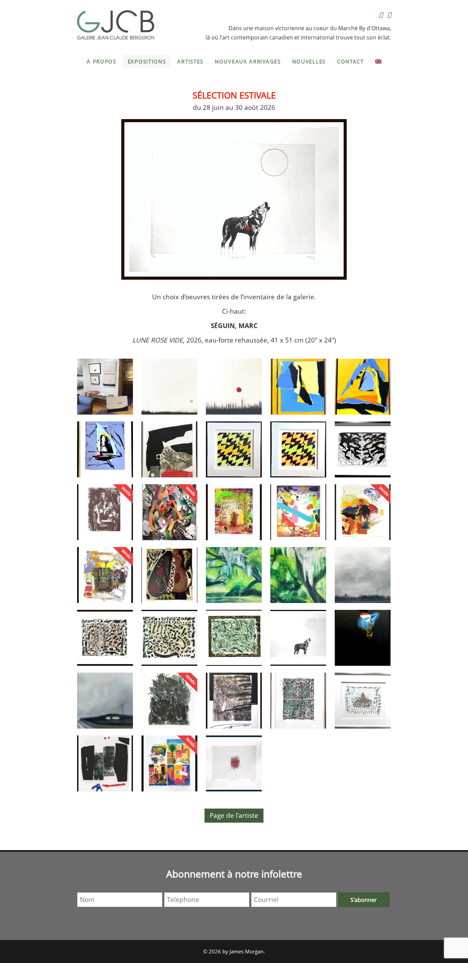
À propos (101, 61)
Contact (350, 61)
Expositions (147, 61)
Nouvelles (309, 61)
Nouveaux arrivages (248, 61)
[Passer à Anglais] (378, 61)
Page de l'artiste (234, 815)
